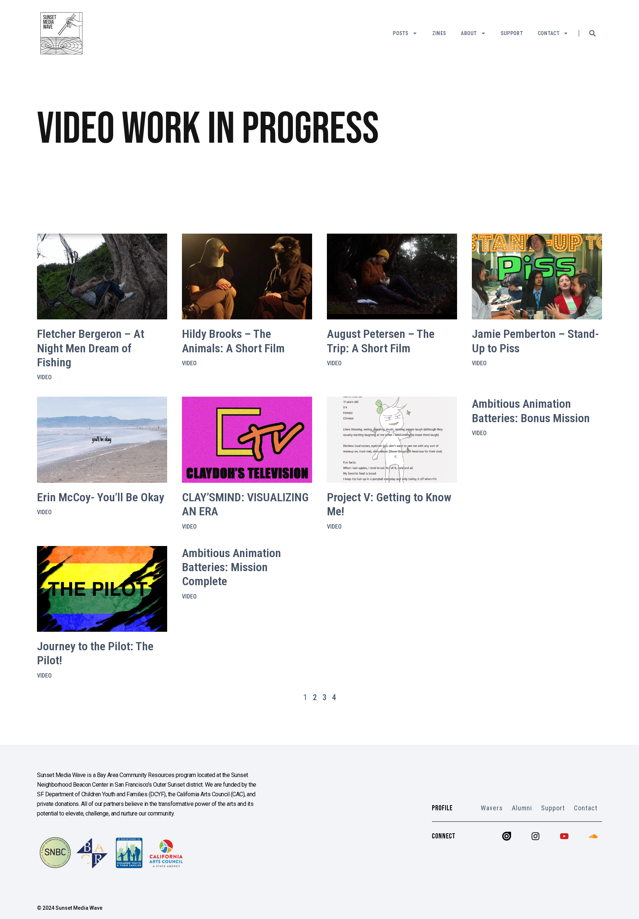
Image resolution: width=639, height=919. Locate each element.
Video (44, 377)
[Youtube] (564, 836)
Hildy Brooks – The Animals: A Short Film (233, 341)
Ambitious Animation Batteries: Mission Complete (231, 567)
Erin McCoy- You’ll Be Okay (100, 497)
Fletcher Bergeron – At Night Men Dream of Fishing (90, 348)
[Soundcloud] (593, 836)
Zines (439, 33)
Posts (401, 33)
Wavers (492, 808)
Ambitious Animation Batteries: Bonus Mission (531, 411)
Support (512, 33)
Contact (548, 33)
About (469, 33)
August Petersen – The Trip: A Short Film (381, 341)
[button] (592, 33)
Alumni (522, 808)
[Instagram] (535, 836)
